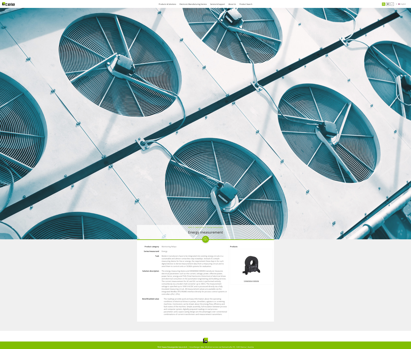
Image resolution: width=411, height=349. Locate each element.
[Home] (8, 4)
